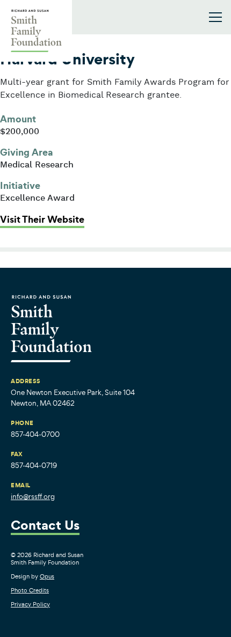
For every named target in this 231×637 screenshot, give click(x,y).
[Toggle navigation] (215, 17)
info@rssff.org (33, 496)
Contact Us (45, 526)
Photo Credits (30, 590)
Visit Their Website (42, 219)
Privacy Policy (30, 604)
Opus (47, 576)
